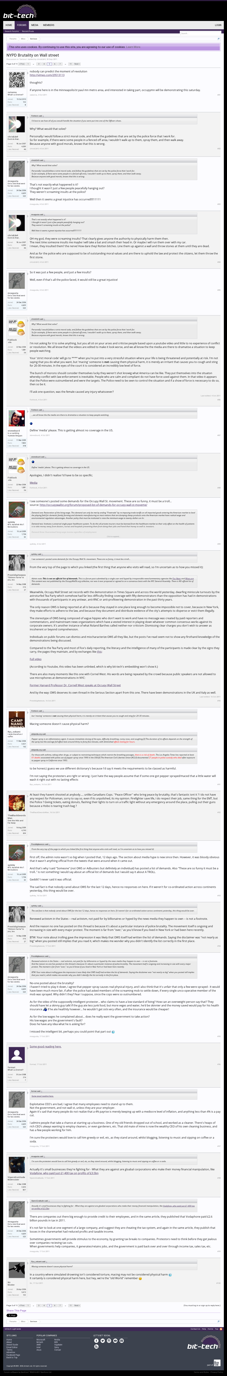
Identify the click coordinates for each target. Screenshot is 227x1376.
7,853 (24, 443)
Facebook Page (13, 1355)
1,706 (24, 534)
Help (204, 1329)
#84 (219, 262)
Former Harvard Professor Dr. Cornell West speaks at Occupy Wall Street (75, 685)
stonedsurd (14, 430)
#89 (219, 544)
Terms (9, 1350)
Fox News (176, 578)
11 (71, 64)
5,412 (24, 1292)
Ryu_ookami (14, 732)
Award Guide (12, 1345)
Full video (36, 659)
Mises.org (189, 578)
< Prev (21, 64)
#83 (219, 204)
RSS (221, 1329)
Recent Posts (28, 31)
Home (9, 25)
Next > (77, 64)
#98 (219, 1178)
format (11, 1067)
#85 (219, 290)
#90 (219, 701)
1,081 (24, 350)
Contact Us (195, 1329)
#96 (219, 1064)
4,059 (24, 146)
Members (48, 25)
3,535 (24, 1187)
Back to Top (11, 1357)
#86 (219, 400)
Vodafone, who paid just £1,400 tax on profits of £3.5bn (64, 1173)
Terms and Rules (201, 1372)
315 (24, 587)
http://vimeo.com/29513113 (47, 75)
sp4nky (11, 522)
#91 (219, 784)
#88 (219, 488)
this (99, 651)
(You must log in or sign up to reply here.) (202, 1305)
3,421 (24, 744)
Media (33, 483)
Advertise (10, 1352)
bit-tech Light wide (13, 1329)
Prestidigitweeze (17, 575)
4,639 (24, 193)
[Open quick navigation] (218, 39)
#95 (219, 1036)
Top (216, 1329)
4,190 (24, 830)
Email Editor (11, 1347)
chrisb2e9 (41, 59)
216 (24, 1077)
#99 (219, 1251)
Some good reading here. (45, 1046)
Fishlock (12, 340)
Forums (21, 25)
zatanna (12, 92)
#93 (219, 896)
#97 (219, 1146)
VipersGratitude (16, 1177)
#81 (219, 95)
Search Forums (12, 31)
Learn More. (133, 47)
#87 (219, 435)
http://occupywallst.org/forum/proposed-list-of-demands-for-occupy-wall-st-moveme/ (93, 505)
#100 (218, 1283)
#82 (219, 149)
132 (24, 102)
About (9, 1342)
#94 (219, 946)
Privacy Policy (217, 1372)
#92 (219, 812)
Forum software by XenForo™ (28, 1372)
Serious (23, 59)
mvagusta (13, 181)
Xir (9, 1282)
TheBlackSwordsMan (17, 816)
